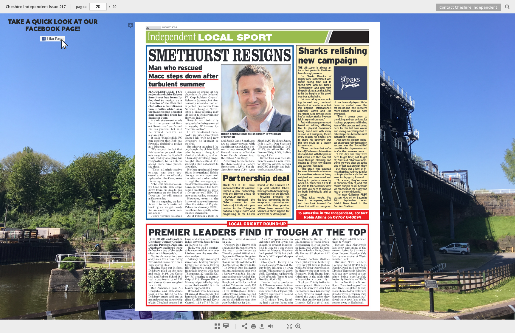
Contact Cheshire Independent (468, 7)
